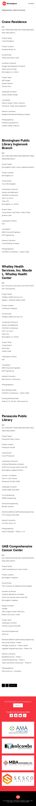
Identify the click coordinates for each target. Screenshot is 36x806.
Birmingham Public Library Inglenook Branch (16, 144)
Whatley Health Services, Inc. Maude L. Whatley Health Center (17, 272)
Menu (32, 3)
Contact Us (18, 705)
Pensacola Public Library (14, 418)
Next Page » (13, 685)
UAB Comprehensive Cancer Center (17, 548)
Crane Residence (14, 21)
